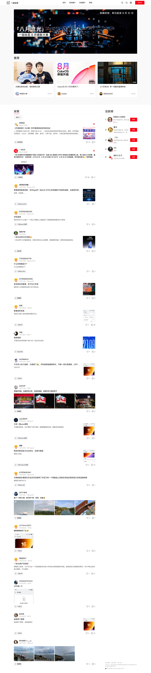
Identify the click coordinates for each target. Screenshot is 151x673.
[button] (131, 3)
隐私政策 (113, 662)
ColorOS (92, 82)
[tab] (16, 112)
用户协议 (119, 662)
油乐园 (50, 82)
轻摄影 (134, 82)
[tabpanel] (54, 391)
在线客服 (107, 662)
